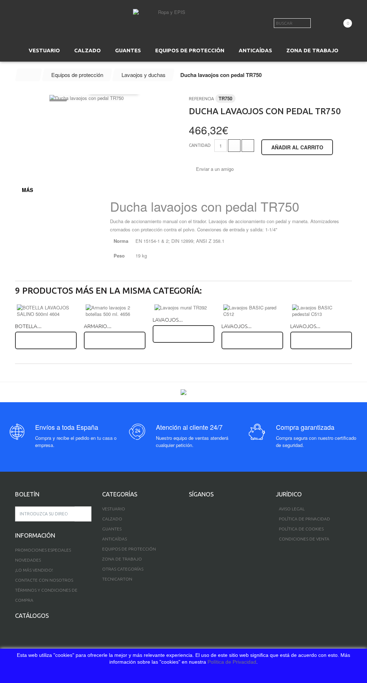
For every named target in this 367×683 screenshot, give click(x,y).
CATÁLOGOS (32, 615)
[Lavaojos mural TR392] (183, 308)
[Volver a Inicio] (29, 74)
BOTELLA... (28, 326)
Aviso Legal (292, 508)
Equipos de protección (129, 549)
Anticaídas (114, 539)
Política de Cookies (301, 528)
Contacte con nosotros (44, 580)
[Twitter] (203, 510)
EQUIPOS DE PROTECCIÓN (189, 50)
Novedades (28, 560)
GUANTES (128, 50)
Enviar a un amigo (215, 169)
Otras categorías (122, 569)
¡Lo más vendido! (34, 570)
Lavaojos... (168, 320)
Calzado (112, 518)
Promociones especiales (43, 550)
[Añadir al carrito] (46, 340)
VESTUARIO (44, 50)
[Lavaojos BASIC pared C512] (252, 311)
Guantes (111, 528)
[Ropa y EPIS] (169, 19)
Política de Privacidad (232, 662)
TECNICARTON (117, 579)
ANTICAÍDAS (255, 50)
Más (27, 189)
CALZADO (87, 50)
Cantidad (200, 145)
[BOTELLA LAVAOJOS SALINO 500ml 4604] (46, 311)
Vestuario (113, 508)
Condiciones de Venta (304, 539)
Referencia (201, 98)
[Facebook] (191, 510)
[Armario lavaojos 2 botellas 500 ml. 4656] (115, 311)
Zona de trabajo (122, 559)
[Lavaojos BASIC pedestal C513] (321, 311)
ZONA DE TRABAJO (312, 50)
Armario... (97, 326)
